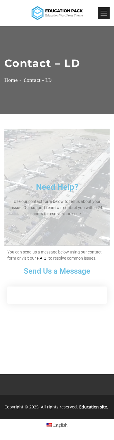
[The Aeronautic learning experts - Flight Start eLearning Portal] (57, 13)
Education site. (93, 407)
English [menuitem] (60, 425)
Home (11, 80)
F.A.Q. (42, 258)
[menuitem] (57, 425)
